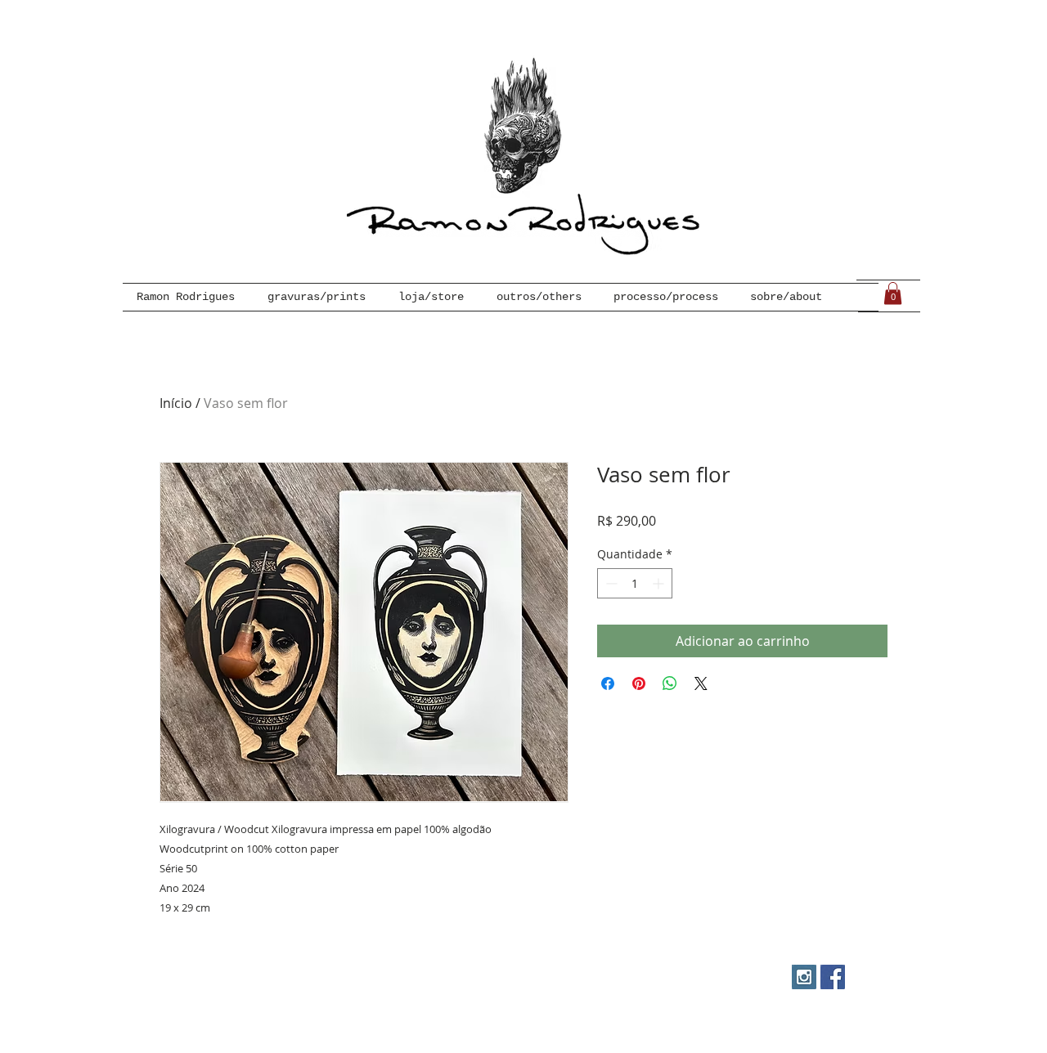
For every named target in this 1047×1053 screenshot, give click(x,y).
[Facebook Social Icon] (832, 977)
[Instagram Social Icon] (804, 977)
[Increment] (659, 583)
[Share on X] (701, 683)
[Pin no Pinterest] (639, 683)
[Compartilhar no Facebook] (608, 683)
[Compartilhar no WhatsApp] (670, 683)
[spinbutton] (634, 583)
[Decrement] (610, 583)
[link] (892, 293)
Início (176, 403)
